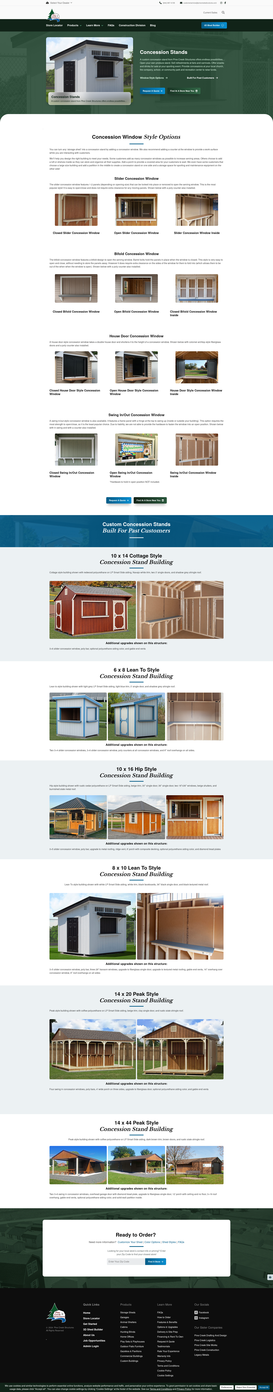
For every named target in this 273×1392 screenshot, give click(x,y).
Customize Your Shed (130, 1242)
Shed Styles (169, 1242)
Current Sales (210, 12)
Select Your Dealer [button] (60, 2)
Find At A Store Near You (182, 90)
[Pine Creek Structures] (53, 15)
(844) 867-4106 (169, 3)
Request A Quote (151, 90)
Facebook (225, 2)
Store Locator (54, 25)
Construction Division (132, 25)
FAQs (111, 25)
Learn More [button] (93, 25)
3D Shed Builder (212, 25)
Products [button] (72, 25)
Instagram (221, 2)
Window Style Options (152, 77)
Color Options (152, 1242)
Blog (153, 25)
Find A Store (154, 1261)
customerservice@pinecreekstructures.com (200, 3)
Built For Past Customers (201, 77)
